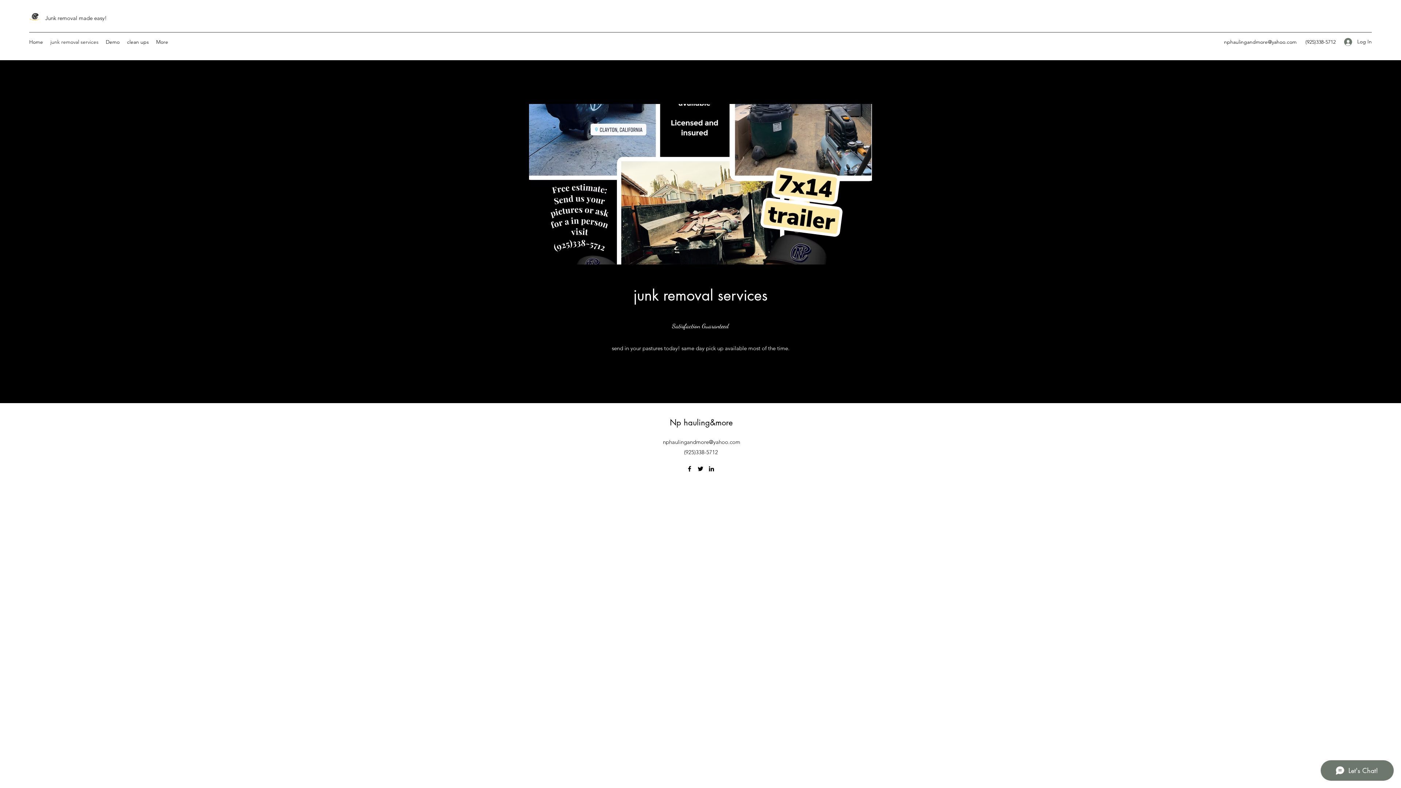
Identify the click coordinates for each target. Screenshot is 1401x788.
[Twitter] (700, 468)
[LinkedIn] (711, 468)
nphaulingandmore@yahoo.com (1260, 42)
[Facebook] (689, 468)
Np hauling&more (701, 422)
